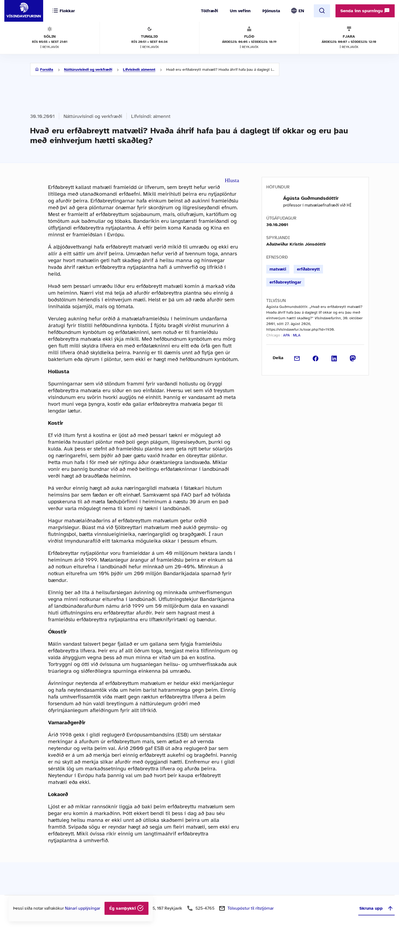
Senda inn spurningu (362, 11)
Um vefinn (240, 11)
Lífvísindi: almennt (139, 69)
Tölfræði (209, 11)
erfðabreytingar (285, 282)
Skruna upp (371, 908)
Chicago (273, 335)
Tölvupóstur (250, 908)
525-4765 (204, 908)
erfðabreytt (308, 269)
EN (301, 11)
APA (286, 335)
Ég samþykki (123, 908)
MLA (296, 335)
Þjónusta (271, 11)
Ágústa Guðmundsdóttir (311, 198)
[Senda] (297, 357)
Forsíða (46, 69)
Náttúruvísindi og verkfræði (88, 69)
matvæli (278, 269)
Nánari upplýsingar (82, 908)
